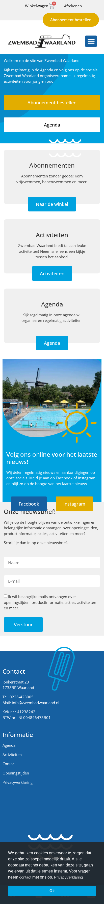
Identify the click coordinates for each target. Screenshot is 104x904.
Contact (9, 763)
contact (25, 877)
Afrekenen (73, 5)
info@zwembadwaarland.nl (35, 702)
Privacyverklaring (18, 782)
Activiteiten (12, 754)
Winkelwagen (36, 5)
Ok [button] (52, 891)
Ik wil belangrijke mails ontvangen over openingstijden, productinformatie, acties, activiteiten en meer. (50, 602)
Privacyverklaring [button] (68, 877)
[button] (91, 41)
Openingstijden (16, 772)
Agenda (9, 745)
